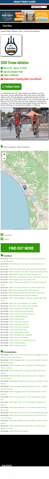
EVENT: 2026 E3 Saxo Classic (18, 330)
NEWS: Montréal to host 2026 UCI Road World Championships (28, 272)
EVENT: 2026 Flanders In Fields (19, 332)
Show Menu (7, 25)
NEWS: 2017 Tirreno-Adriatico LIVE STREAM (23, 303)
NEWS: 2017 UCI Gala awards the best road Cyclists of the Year (28, 277)
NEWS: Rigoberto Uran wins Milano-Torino (22, 280)
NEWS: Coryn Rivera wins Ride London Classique (23, 290)
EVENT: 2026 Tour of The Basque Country (22, 340)
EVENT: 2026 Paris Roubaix (17, 345)
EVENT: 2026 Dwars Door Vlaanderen (20, 335)
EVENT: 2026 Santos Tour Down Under (21, 309)
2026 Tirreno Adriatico (32, 31)
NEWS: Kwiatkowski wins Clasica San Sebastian (23, 295)
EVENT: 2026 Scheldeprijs (17, 343)
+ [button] (4, 154)
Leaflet (34, 229)
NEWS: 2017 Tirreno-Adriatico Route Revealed (23, 306)
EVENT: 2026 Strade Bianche (18, 316)
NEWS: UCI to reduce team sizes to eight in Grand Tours (27, 287)
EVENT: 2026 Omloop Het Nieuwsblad (21, 311)
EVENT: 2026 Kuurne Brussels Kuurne (21, 314)
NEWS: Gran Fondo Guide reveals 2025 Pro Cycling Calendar (28, 269)
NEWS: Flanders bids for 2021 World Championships (25, 274)
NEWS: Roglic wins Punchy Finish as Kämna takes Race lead (29, 413)
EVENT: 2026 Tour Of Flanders (18, 337)
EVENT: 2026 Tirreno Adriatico (19, 322)
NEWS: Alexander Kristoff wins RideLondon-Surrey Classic (27, 293)
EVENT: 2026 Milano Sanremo (18, 324)
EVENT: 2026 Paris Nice (17, 319)
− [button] (4, 158)
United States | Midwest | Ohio (11, 31)
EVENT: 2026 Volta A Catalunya (19, 327)
